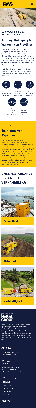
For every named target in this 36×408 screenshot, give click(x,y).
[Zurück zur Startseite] (8, 4)
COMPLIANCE (6, 392)
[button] (32, 4)
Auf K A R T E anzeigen (10, 378)
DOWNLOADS (6, 395)
